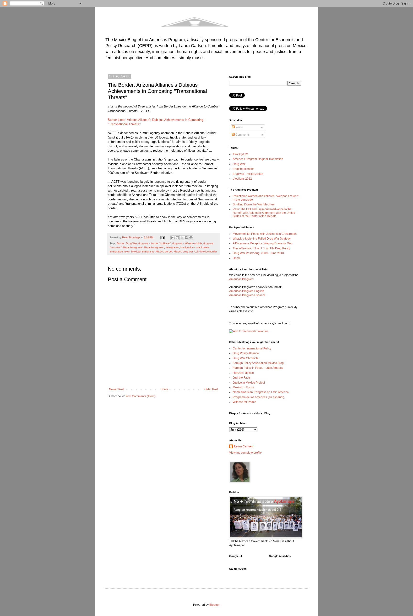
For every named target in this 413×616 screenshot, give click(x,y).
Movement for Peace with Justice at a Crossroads (265, 234)
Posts (239, 127)
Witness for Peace (244, 402)
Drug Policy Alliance (246, 353)
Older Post (211, 389)
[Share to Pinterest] (191, 237)
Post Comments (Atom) (140, 396)
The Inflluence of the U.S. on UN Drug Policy (261, 248)
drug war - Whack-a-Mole (187, 243)
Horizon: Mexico (243, 373)
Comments (242, 134)
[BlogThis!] (177, 237)
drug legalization (244, 169)
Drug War (131, 243)
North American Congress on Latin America (261, 392)
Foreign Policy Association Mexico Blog (258, 363)
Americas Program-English (246, 291)
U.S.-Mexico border (205, 251)
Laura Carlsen (243, 446)
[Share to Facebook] (186, 237)
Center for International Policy (252, 348)
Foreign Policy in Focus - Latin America (258, 368)
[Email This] (172, 237)
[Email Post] (162, 237)
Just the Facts (241, 377)
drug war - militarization (248, 174)
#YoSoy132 (240, 154)
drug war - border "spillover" (154, 243)
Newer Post (116, 389)
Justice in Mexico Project (249, 382)
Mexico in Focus (243, 387)
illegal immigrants (133, 247)
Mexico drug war (183, 251)
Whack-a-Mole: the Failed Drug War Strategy (262, 238)
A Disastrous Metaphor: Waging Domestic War (263, 243)
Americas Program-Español (247, 295)
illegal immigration (154, 247)
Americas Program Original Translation (258, 159)
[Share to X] (181, 237)
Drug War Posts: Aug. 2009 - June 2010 (258, 253)
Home (164, 389)
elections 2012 (242, 178)
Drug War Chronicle (246, 358)
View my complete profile (245, 452)
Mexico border (164, 251)
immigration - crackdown (194, 247)
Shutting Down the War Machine (254, 204)
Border (121, 243)
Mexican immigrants (142, 251)
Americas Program (241, 279)
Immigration (172, 247)
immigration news (120, 251)
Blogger (214, 604)
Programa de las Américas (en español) (258, 397)
